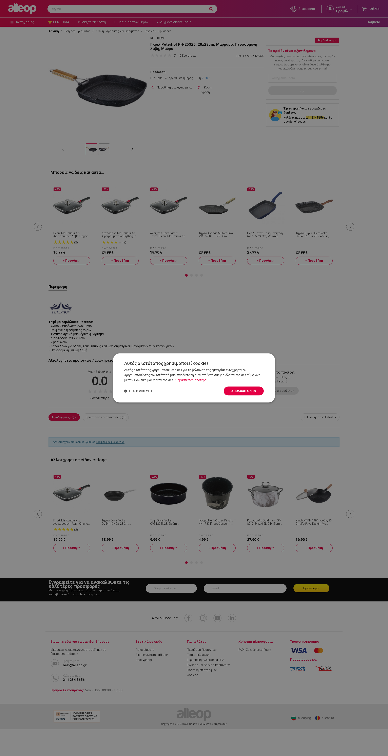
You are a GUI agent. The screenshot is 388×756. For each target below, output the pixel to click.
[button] (138, 391)
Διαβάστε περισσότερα (191, 380)
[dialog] (194, 378)
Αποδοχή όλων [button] (243, 391)
